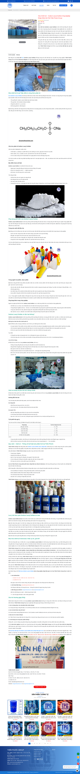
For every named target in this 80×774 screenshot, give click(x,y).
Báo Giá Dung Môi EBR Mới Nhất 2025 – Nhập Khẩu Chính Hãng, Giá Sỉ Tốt (65, 739)
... (42, 743)
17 (47, 743)
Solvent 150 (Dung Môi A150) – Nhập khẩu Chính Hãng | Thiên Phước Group (15, 717)
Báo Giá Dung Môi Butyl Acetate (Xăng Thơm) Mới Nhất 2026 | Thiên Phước (48, 739)
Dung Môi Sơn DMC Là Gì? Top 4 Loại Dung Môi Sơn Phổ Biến (31, 717)
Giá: (39, 21)
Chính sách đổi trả (37, 751)
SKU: (39, 25)
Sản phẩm (41, 5)
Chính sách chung (37, 756)
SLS (23, 57)
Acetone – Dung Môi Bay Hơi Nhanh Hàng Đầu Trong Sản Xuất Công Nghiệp (15, 739)
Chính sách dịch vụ (37, 754)
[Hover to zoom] (22, 29)
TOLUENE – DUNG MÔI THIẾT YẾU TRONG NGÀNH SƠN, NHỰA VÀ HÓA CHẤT (64, 717)
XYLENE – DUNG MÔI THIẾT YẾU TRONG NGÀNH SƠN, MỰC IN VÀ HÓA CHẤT (48, 717)
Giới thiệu (34, 5)
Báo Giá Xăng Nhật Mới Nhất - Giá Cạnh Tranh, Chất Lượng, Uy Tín (31, 739)
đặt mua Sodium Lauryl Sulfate (26, 571)
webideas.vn (36, 772)
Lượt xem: (40, 23)
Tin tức (54, 5)
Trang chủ (25, 5)
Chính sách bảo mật (38, 753)
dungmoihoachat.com (27, 589)
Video (48, 5)
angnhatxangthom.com (39, 589)
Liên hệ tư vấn (63, 5)
